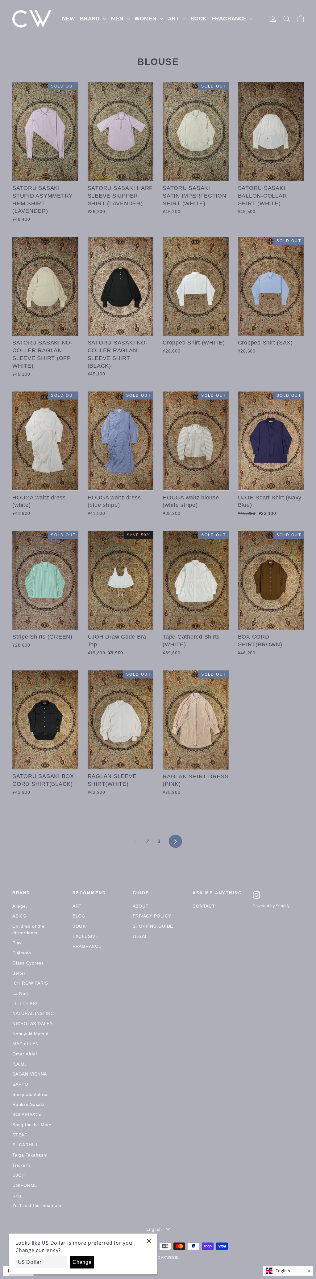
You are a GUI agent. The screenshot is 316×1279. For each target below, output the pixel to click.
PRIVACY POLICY (152, 915)
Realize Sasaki (28, 1104)
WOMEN (146, 19)
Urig (16, 1195)
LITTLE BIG (25, 1003)
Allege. (19, 906)
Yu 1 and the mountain (36, 1205)
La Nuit (20, 993)
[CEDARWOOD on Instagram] (256, 895)
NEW (68, 19)
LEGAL (140, 936)
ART (174, 19)
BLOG (79, 915)
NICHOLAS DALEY (32, 1023)
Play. (17, 942)
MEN (118, 19)
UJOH (18, 1175)
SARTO (20, 1084)
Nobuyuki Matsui (30, 1033)
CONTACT (204, 906)
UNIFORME (24, 1185)
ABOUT (141, 906)
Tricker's (21, 1165)
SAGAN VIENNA (29, 1074)
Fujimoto (21, 952)
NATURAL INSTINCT (34, 1013)
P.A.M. (19, 1064)
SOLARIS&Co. (27, 1114)
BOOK (198, 19)
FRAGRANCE (230, 19)
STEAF (19, 1134)
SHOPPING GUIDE (153, 926)
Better (19, 973)
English (154, 1229)
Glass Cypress (28, 962)
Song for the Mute (32, 1124)
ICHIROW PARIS (30, 983)
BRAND (91, 19)
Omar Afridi (24, 1053)
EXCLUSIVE (85, 936)
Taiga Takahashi (29, 1155)
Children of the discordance (28, 929)
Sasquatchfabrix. (30, 1094)
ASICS (19, 915)
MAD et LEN (25, 1043)
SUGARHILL (25, 1144)
